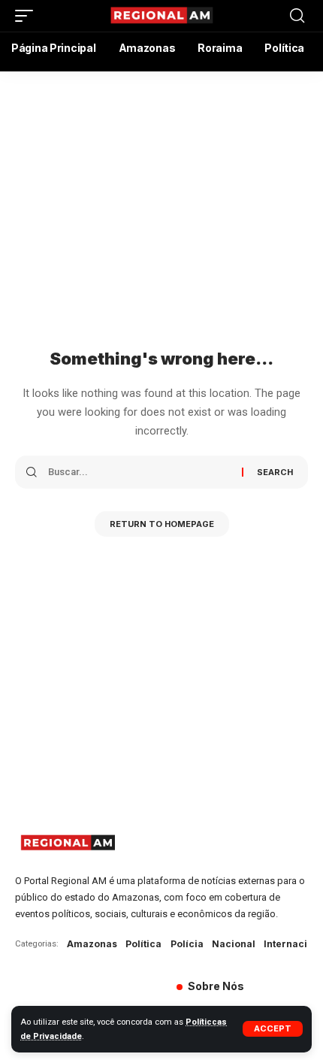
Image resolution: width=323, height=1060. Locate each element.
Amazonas (92, 943)
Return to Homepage (162, 524)
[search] (297, 16)
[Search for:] (139, 472)
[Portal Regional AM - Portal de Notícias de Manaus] (161, 16)
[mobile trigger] (28, 16)
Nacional (233, 943)
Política (143, 943)
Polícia (187, 943)
